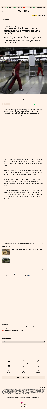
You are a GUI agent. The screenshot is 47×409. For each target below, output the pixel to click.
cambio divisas (23, 367)
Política (15, 23)
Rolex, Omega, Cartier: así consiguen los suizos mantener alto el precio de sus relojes (22, 333)
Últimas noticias (21, 23)
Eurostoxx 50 (30, 7)
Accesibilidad (37, 397)
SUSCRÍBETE (34, 15)
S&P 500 (10, 7)
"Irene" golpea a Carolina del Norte (22, 258)
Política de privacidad (31, 397)
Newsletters (23, 398)
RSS (20, 398)
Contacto (8, 397)
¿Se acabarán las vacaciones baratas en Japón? (14, 330)
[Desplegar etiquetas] (42, 269)
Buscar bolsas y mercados (7, 338)
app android (38, 372)
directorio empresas (38, 367)
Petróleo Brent (19, 7)
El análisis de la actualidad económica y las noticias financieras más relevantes (19, 243)
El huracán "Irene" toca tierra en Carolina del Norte (27, 249)
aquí (29, 275)
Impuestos (11, 23)
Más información (7, 275)
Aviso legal (12, 397)
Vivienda (3, 23)
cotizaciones (9, 372)
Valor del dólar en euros (41, 7)
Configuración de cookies (24, 397)
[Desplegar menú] (2, 11)
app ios (23, 372)
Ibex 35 (3, 7)
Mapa (18, 398)
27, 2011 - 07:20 (23, 100)
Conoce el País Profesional (23, 377)
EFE (23, 99)
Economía (6, 20)
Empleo (7, 23)
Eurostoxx (7, 344)
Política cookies (16, 397)
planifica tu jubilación (9, 367)
